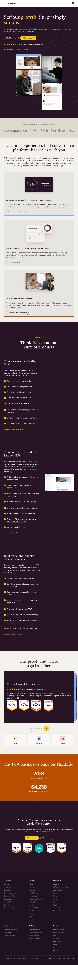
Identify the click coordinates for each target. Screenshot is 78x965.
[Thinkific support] (62, 740)
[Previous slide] (32, 729)
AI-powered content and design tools (43, 204)
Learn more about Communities (14, 533)
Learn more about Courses (12, 429)
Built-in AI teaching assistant (19, 392)
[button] (37, 728)
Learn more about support (16, 313)
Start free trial (11, 38)
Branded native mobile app (18, 403)
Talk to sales (27, 38)
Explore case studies (15, 212)
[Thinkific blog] (15, 740)
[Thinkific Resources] (39, 740)
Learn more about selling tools (14, 634)
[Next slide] (46, 729)
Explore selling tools (14, 262)
